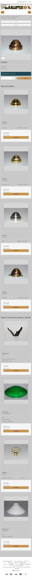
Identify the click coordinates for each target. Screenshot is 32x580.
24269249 (11, 564)
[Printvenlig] (30, 16)
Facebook (16, 570)
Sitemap (17, 568)
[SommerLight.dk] (16, 7)
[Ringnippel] (16, 455)
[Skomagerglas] (16, 512)
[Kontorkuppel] (16, 395)
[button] (16, 22)
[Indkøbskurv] (29, 12)
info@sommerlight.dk (24, 564)
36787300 (22, 562)
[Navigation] (2, 12)
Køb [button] (25, 78)
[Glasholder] (16, 105)
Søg (30, 1)
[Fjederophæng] (16, 336)
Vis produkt (16, 137)
